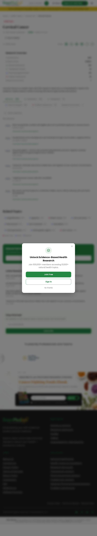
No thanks (48, 288)
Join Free (48, 274)
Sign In (48, 281)
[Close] (72, 246)
